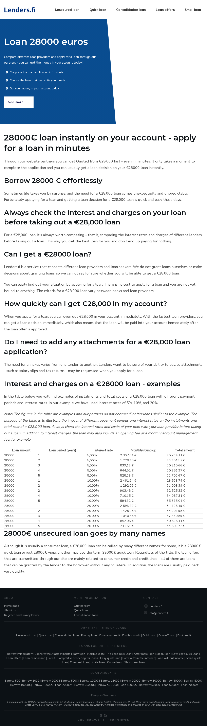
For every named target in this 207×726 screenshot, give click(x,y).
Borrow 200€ (49, 681)
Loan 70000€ (189, 685)
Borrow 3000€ (151, 681)
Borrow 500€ (69, 681)
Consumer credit (109, 635)
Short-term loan (134, 662)
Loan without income (170, 658)
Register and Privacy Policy (21, 615)
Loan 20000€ (63, 685)
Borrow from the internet (139, 658)
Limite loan (98, 662)
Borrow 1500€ (110, 681)
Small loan (163, 654)
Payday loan (89, 635)
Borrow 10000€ (20, 685)
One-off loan (166, 635)
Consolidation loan (86, 615)
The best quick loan (119, 654)
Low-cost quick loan (185, 654)
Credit (51, 658)
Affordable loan (144, 654)
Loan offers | (14, 658)
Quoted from (87, 161)
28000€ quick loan (118, 552)
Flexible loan (95, 654)
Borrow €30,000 (107, 685)
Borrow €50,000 (149, 685)
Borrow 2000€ (130, 681)
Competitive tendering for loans (77, 658)
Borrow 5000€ (193, 681)
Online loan (114, 662)
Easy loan (79, 654)
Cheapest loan (79, 662)
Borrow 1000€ (89, 681)
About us (10, 610)
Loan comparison (34, 658)
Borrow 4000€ (172, 681)
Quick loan (81, 610)
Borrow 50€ (12, 681)
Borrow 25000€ (84, 685)
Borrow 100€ (30, 681)
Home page (11, 606)
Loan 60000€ (170, 685)
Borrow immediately (20, 654)
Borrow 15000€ (43, 685)
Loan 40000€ (128, 685)
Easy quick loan (110, 658)
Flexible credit (131, 635)
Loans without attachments (52, 654)
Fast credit (184, 635)
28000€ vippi (45, 552)
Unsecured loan (26, 635)
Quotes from (82, 606)
